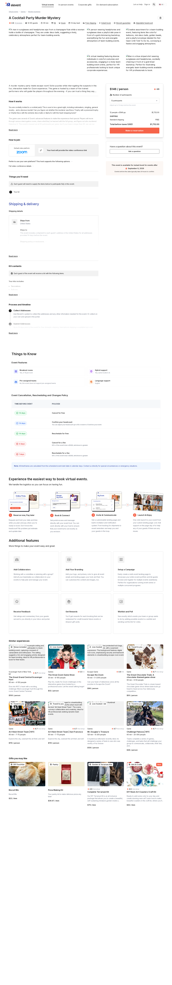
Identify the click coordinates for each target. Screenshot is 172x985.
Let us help (138, 4)
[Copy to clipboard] (160, 18)
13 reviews (18, 23)
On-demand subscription (107, 5)
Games (23, 12)
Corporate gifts (84, 5)
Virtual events (48, 5)
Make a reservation (135, 130)
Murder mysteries (34, 12)
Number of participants (122, 95)
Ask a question (134, 151)
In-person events (66, 5)
